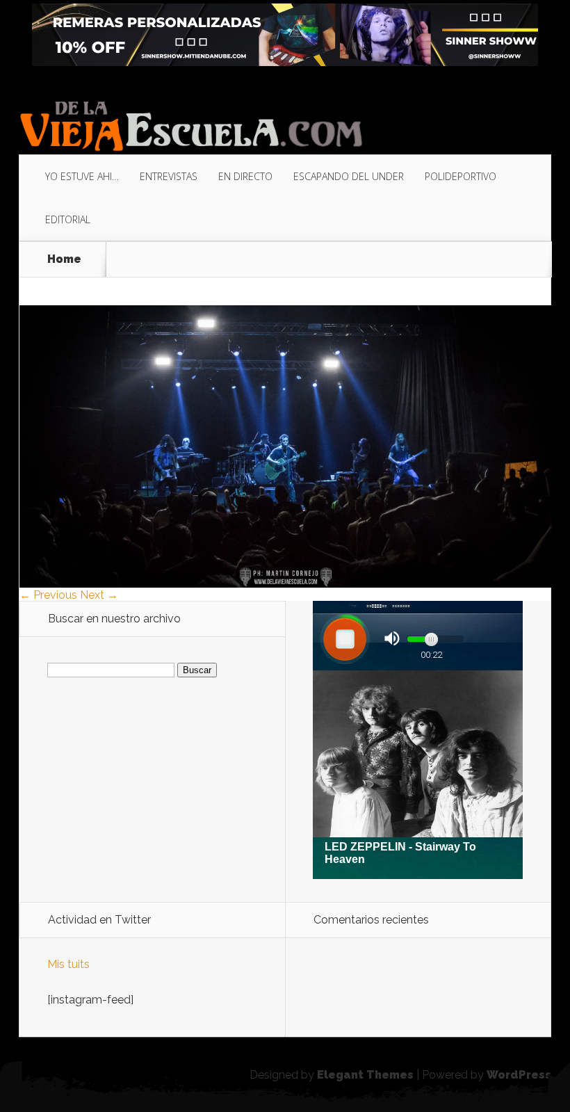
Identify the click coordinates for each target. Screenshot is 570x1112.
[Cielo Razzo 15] (285, 583)
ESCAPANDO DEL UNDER (348, 176)
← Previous (48, 595)
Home (64, 259)
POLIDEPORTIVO (460, 176)
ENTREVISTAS (168, 176)
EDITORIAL (67, 219)
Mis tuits (68, 964)
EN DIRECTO (245, 176)
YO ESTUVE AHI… (82, 176)
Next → (99, 595)
